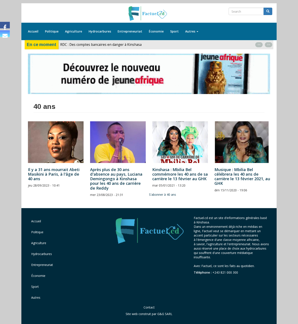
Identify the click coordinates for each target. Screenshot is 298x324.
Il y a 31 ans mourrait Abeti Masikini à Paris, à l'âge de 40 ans (54, 174)
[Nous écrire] (5, 33)
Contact (149, 307)
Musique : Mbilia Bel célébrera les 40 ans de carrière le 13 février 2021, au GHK (242, 176)
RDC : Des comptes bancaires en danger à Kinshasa (101, 44)
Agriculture (73, 31)
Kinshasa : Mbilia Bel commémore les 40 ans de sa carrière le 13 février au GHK (180, 174)
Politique (51, 31)
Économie (156, 31)
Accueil (33, 31)
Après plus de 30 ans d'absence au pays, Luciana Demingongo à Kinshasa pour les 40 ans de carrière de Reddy (116, 178)
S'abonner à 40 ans (162, 194)
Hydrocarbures (100, 31)
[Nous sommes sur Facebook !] (5, 25)
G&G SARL (164, 314)
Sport (174, 31)
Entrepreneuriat (130, 31)
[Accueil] (149, 13)
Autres (190, 31)
